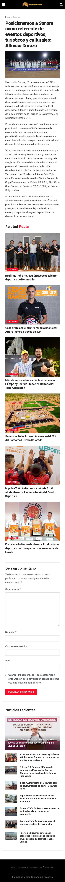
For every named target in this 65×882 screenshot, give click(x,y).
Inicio (13, 867)
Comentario (13, 589)
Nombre (11, 632)
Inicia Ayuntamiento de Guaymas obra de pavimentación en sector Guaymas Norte (38, 786)
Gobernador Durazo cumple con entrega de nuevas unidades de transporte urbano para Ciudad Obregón (31, 742)
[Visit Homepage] (32, 5)
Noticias (22, 867)
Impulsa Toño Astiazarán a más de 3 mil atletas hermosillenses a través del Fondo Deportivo (30, 492)
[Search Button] (61, 4)
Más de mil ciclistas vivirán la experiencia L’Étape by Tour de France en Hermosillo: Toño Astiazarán (30, 384)
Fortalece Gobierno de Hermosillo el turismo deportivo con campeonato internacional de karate (32, 548)
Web (7, 660)
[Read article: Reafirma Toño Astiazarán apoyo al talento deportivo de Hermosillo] (32, 252)
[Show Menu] (3, 4)
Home (7, 17)
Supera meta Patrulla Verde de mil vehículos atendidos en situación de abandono (38, 798)
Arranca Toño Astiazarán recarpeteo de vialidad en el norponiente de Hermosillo (39, 811)
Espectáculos (36, 867)
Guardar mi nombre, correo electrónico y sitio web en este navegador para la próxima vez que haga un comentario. (33, 678)
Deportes (16, 17)
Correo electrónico (17, 646)
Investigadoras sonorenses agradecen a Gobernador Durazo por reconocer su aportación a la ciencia (39, 757)
